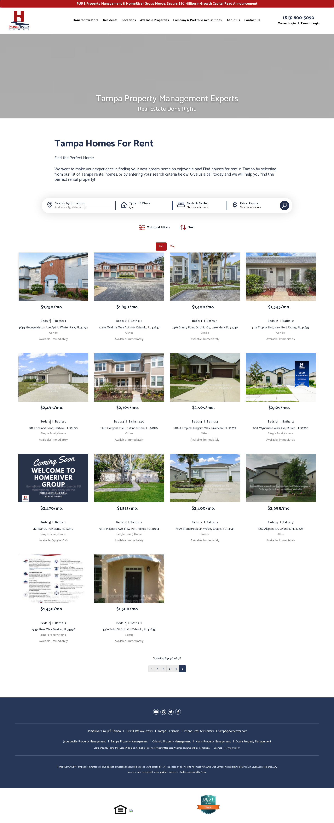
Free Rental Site (202, 748)
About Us (233, 20)
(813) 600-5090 (298, 18)
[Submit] (284, 205)
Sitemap (218, 748)
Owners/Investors (85, 20)
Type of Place (139, 203)
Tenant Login (310, 23)
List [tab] (161, 246)
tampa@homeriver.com (233, 731)
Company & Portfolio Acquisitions (197, 20)
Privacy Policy (233, 748)
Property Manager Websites (169, 748)
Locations (129, 20)
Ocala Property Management (253, 741)
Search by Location (70, 203)
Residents (110, 20)
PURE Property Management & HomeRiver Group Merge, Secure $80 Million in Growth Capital (167, 4)
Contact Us (252, 20)
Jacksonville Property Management (84, 741)
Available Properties (154, 20)
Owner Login (287, 23)
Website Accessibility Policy (193, 772)
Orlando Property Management (171, 741)
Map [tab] (172, 246)
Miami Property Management (213, 741)
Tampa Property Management (129, 741)
